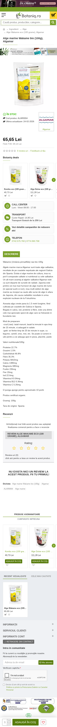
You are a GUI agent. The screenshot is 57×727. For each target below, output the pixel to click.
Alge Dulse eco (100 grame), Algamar (41, 189)
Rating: (28, 443)
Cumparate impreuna (28, 519)
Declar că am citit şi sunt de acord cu (27, 687)
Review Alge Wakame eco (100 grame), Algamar (25, 435)
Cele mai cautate (41, 576)
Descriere (11, 254)
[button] (3, 180)
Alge (25, 29)
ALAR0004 (8, 489)
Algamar (45, 484)
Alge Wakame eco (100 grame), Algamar (15, 608)
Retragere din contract (20, 642)
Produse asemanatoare (27, 514)
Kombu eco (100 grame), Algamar (15, 189)
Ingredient (13, 29)
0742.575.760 (18, 241)
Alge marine (20, 489)
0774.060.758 (32, 241)
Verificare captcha (11, 668)
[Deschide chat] (46, 708)
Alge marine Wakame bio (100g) (25, 484)
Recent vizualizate (15, 576)
